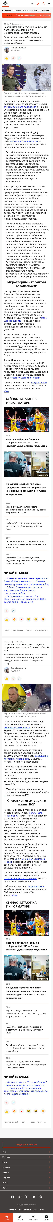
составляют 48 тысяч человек (20, 878)
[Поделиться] (13, 58)
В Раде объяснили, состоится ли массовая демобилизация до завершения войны (23, 590)
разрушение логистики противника (26, 757)
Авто (35, 1210)
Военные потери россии (37, 1122)
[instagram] (19, 1197)
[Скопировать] (19, 58)
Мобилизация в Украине (22, 630)
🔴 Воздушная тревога (25, 15)
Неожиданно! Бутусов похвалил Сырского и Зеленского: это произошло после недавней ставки (26, 1090)
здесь (6, 391)
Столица (12, 1210)
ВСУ (23, 1122)
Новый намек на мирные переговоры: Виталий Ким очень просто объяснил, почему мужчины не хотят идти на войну (26, 581)
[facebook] (12, 1197)
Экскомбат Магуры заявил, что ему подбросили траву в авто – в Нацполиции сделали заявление (26, 560)
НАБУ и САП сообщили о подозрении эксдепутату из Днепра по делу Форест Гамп (24, 526)
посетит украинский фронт (25, 377)
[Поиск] (43, 3)
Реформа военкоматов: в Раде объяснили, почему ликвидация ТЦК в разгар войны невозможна (25, 599)
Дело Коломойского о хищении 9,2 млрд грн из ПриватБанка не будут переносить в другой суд (26, 544)
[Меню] (49, 3)
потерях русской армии (17, 727)
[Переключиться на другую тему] (37, 3)
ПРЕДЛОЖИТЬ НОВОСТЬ (26, 1144)
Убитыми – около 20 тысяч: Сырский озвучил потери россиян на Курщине (25, 1083)
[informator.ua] (5, 3)
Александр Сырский (11, 1122)
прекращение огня (41, 630)
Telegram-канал (39, 382)
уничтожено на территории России (25, 860)
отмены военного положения (20, 106)
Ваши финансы (25, 1210)
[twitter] (26, 1197)
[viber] (40, 1197)
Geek (42, 1210)
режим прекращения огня (23, 141)
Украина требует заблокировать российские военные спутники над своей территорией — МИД (26, 509)
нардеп (6, 630)
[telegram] (33, 1197)
